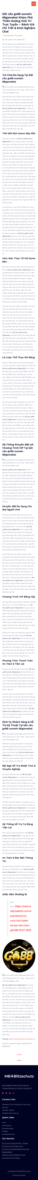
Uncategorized (8, 35)
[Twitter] (6, 1093)
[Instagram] (13, 1093)
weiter (19, 1060)
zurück (19, 1054)
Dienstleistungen (8, 1128)
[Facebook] (3, 1093)
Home (4, 1123)
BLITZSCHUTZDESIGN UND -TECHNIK (15, 1144)
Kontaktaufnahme (8, 1134)
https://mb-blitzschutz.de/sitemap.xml (22, 1039)
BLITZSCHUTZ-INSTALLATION (12, 1146)
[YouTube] (10, 1093)
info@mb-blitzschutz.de (10, 1113)
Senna (23, 1175)
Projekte (5, 1131)
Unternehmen (6, 1126)
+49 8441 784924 (8, 1110)
